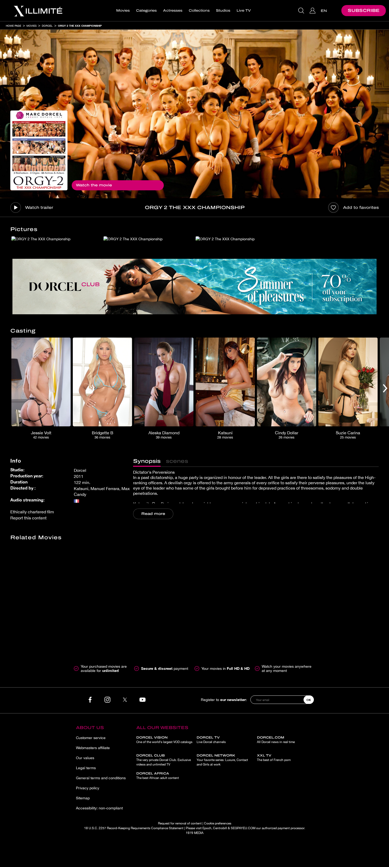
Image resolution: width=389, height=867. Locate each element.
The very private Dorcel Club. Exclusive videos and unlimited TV (163, 760)
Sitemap (83, 798)
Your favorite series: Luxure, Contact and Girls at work (222, 760)
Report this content (28, 517)
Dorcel (47, 25)
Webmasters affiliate (93, 748)
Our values (85, 758)
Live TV (244, 10)
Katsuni (81, 488)
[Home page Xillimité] (38, 10)
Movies (123, 10)
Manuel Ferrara (105, 488)
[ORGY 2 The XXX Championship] (38, 150)
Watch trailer (39, 207)
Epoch (206, 828)
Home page (13, 25)
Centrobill (220, 828)
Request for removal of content (180, 823)
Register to (224, 699)
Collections (199, 10)
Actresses (172, 10)
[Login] (313, 10)
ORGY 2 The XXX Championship (80, 25)
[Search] (301, 10)
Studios (223, 10)
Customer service (91, 738)
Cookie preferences (217, 823)
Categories (146, 10)
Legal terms (86, 768)
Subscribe (363, 10)
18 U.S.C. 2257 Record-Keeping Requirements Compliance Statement (133, 828)
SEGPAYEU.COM (243, 828)
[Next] (385, 388)
